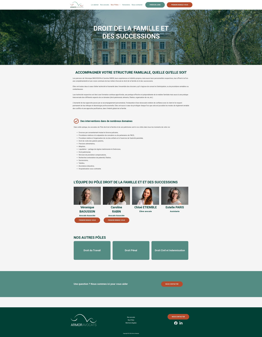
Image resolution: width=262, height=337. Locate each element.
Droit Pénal (131, 250)
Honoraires (126, 5)
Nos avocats (104, 5)
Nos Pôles (114, 5)
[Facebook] (176, 323)
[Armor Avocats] (77, 5)
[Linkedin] (181, 323)
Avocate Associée (87, 215)
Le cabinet (94, 5)
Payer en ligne (155, 5)
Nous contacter (137, 5)
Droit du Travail (92, 250)
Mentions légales (131, 323)
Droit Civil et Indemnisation (170, 250)
